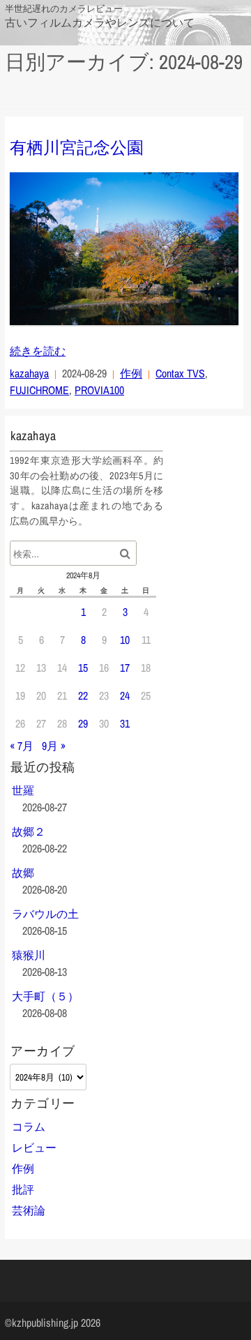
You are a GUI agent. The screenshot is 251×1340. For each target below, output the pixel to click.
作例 (131, 373)
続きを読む (38, 351)
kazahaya (29, 373)
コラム (28, 1126)
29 (83, 723)
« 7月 (21, 745)
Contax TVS (180, 373)
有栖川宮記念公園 (77, 147)
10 (125, 639)
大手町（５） (45, 996)
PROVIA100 (99, 390)
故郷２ (28, 831)
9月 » (54, 745)
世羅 (23, 790)
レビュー (34, 1147)
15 (83, 667)
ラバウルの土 (45, 913)
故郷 (23, 872)
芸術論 (28, 1210)
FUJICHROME (39, 390)
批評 (23, 1189)
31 (125, 723)
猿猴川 (28, 955)
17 (125, 667)
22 (83, 695)
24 (125, 695)
